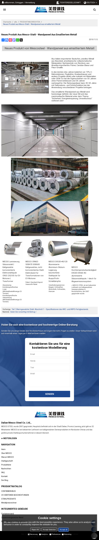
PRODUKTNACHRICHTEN (30, 22)
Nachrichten (6, 469)
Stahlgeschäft (7, 461)
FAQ (3, 472)
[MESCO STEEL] (49, 9)
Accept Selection (49, 530)
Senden (49, 394)
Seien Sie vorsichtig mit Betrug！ (23, 312)
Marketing (67, 534)
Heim (3, 449)
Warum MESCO (7, 457)
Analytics (44, 534)
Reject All (35, 530)
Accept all (63, 530)
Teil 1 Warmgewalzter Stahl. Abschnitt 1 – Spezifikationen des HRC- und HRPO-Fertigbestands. (50, 309)
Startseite (7, 22)
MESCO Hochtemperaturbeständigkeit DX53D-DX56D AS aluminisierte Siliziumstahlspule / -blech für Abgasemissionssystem (84, 274)
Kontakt (4, 476)
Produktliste (6, 465)
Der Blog (4, 480)
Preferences (56, 534)
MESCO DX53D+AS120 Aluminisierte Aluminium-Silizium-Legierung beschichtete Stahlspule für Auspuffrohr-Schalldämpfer (58, 271)
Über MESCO (6, 453)
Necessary (34, 534)
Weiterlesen (10, 438)
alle (15, 22)
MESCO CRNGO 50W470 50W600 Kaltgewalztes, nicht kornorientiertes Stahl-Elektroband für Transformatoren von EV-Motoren (35, 270)
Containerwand (7, 514)
